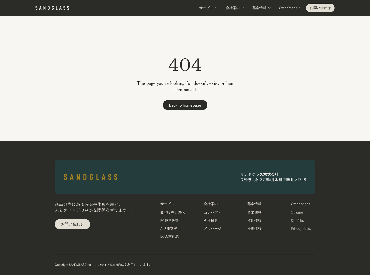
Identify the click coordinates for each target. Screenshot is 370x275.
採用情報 (254, 220)
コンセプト (212, 212)
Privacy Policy (301, 228)
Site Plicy (297, 220)
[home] (52, 8)
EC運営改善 (169, 220)
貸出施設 (254, 212)
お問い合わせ (320, 8)
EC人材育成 (169, 236)
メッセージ (212, 228)
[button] (208, 7)
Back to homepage (185, 105)
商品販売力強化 (172, 212)
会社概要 (211, 220)
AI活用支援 (168, 228)
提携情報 (254, 228)
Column (297, 212)
